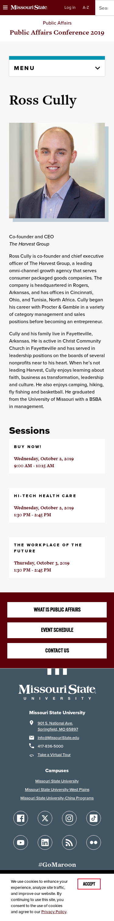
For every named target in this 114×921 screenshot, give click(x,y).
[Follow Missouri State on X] (45, 818)
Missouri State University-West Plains (57, 789)
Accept (89, 884)
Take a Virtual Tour (54, 755)
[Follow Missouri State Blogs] (69, 842)
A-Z (86, 7)
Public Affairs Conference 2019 (57, 32)
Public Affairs (57, 22)
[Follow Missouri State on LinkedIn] (45, 842)
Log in (69, 7)
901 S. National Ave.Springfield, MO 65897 (58, 726)
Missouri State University (57, 781)
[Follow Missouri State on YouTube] (20, 842)
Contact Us (57, 650)
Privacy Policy (53, 912)
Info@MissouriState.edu (58, 738)
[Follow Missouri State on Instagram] (69, 818)
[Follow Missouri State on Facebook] (20, 818)
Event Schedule (57, 630)
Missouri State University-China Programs (57, 798)
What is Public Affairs (57, 609)
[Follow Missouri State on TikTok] (93, 818)
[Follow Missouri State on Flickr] (93, 842)
